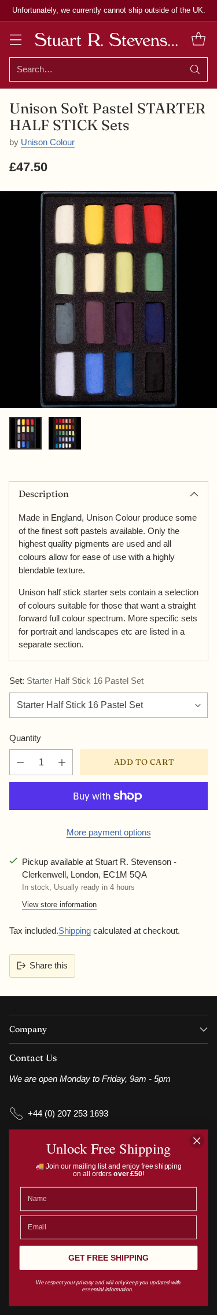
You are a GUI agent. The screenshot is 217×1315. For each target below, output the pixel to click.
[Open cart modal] (198, 39)
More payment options (109, 832)
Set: (76, 681)
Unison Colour (48, 142)
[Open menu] (15, 39)
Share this (49, 965)
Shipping (74, 930)
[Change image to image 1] (25, 433)
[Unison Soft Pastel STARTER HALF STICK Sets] (108, 299)
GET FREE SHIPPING (108, 1258)
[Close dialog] (197, 1140)
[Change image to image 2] (65, 433)
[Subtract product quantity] (20, 762)
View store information (59, 904)
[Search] (195, 69)
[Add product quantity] (62, 762)
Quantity (25, 738)
